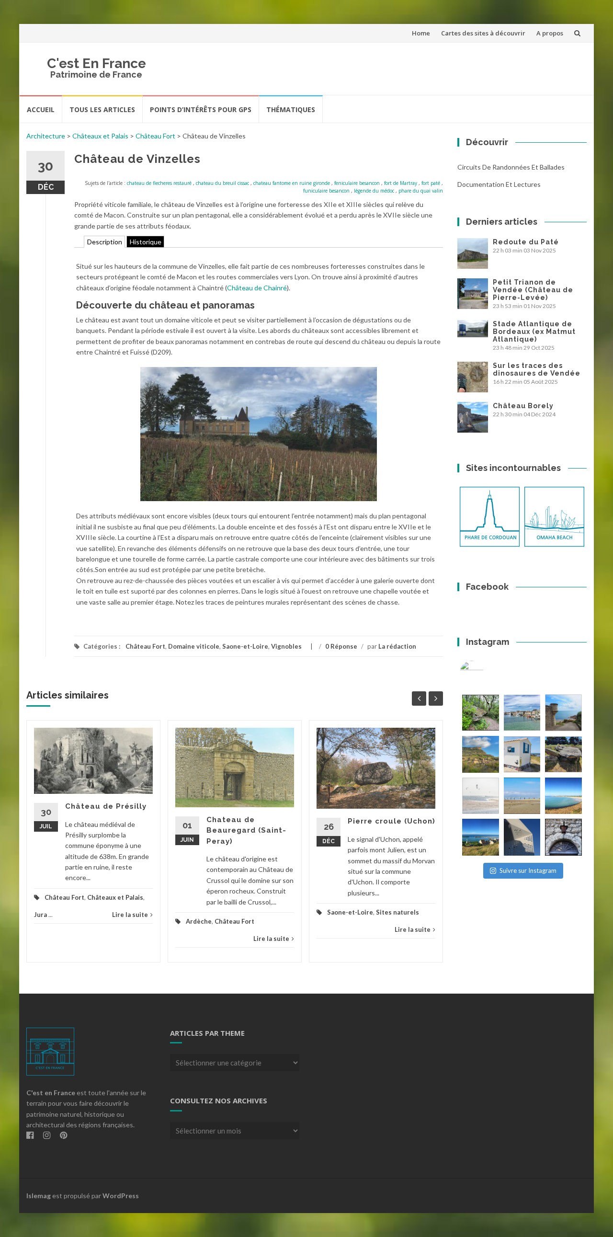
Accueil (41, 109)
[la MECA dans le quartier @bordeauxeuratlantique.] (522, 837)
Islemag (38, 1195)
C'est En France (96, 63)
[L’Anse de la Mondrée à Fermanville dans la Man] (563, 796)
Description (104, 242)
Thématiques (290, 109)
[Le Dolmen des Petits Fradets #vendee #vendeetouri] (563, 754)
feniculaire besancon (357, 183)
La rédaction (397, 646)
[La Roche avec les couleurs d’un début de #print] (480, 754)
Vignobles (286, 646)
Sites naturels (397, 912)
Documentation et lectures (499, 184)
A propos (549, 33)
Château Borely (523, 406)
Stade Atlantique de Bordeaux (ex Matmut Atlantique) (534, 331)
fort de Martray (400, 183)
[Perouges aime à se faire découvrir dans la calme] (563, 837)
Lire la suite (130, 914)
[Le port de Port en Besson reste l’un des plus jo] (480, 837)
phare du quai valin (420, 190)
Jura (40, 914)
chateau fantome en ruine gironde (291, 183)
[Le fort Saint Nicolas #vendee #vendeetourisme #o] (563, 712)
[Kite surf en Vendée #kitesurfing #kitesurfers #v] (480, 796)
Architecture (45, 136)
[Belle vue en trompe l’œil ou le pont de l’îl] (522, 796)
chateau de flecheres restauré (159, 183)
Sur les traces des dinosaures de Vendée (536, 369)
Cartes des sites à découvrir (483, 33)
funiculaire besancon (326, 190)
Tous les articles (102, 109)
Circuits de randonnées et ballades (511, 167)
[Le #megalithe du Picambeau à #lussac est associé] (480, 712)
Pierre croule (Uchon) (391, 821)
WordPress (120, 1195)
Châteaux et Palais (100, 136)
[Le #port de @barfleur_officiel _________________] (522, 712)
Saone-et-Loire (245, 646)
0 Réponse (341, 646)
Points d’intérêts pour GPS (200, 109)
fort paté (430, 183)
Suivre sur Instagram (527, 870)
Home (421, 33)
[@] (486, 673)
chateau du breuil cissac (222, 183)
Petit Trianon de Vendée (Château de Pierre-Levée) (533, 289)
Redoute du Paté (526, 242)
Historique (145, 242)
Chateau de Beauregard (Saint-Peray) (246, 830)
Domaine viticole (193, 646)
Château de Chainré (257, 288)
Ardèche (199, 921)
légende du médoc (374, 190)
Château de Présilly (106, 806)
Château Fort (155, 136)
